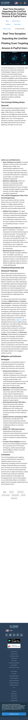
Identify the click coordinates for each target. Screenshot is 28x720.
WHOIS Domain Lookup (14, 667)
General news (16, 21)
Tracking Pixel (14, 658)
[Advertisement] (14, 142)
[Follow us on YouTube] (21, 635)
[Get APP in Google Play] (14, 640)
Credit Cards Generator (14, 680)
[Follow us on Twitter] (10, 635)
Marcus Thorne (7, 29)
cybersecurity (14, 498)
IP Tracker (14, 673)
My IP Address (14, 671)
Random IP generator (14, 682)
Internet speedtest (14, 678)
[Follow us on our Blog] (17, 635)
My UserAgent (14, 665)
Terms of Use (14, 698)
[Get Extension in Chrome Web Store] (14, 646)
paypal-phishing (15, 495)
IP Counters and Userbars (14, 662)
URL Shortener (14, 651)
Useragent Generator (14, 685)
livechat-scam (21, 491)
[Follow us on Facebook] (6, 635)
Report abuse (14, 693)
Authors (8, 24)
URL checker (14, 660)
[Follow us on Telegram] (14, 635)
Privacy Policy (14, 695)
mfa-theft (23, 495)
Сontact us (14, 691)
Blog (7, 21)
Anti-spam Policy (14, 700)
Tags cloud (17, 24)
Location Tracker (14, 653)
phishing (12, 491)
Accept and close (14, 714)
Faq (14, 687)
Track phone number (14, 656)
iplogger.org (18, 320)
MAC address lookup (14, 676)
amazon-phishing (6, 495)
